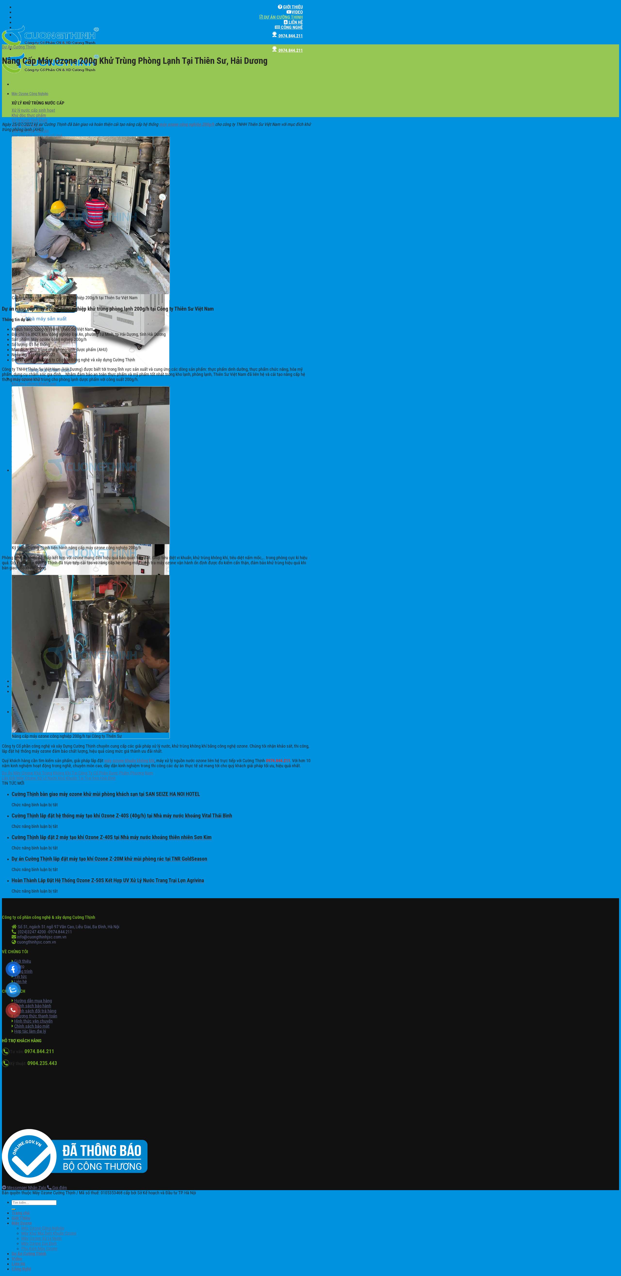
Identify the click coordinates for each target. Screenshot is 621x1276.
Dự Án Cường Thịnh (283, 17)
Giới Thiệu (292, 6)
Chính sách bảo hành (32, 1005)
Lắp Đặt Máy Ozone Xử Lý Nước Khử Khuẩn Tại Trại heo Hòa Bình (59, 778)
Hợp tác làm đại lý (30, 1031)
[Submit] (14, 1209)
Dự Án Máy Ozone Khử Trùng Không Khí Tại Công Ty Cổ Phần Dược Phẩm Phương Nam (77, 772)
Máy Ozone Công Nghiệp (30, 93)
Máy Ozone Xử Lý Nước (41, 1238)
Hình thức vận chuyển (33, 1021)
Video (297, 12)
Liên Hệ (295, 22)
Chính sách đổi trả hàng (35, 1010)
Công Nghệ (291, 27)
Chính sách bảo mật (31, 1026)
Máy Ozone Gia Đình (39, 1243)
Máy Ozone (22, 1223)
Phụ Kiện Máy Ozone (39, 1248)
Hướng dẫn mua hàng (33, 1000)
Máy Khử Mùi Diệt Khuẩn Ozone (48, 1233)
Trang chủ (21, 1212)
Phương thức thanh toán (35, 1015)
